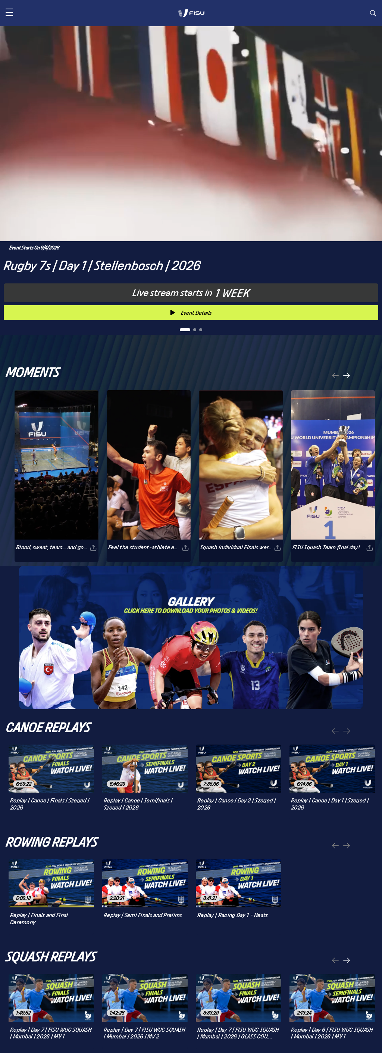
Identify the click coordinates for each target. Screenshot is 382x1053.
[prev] (335, 376)
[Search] (373, 14)
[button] (9, 13)
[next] (346, 376)
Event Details (196, 313)
